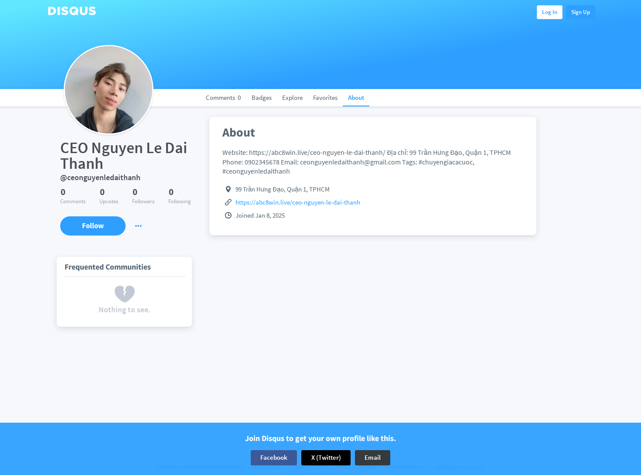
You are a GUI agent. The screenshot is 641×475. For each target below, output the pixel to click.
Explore (292, 97)
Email (373, 457)
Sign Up (580, 12)
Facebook (273, 457)
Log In (549, 12)
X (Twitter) (326, 457)
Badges (262, 97)
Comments (223, 97)
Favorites (325, 97)
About (356, 97)
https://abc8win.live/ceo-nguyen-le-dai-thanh (297, 202)
